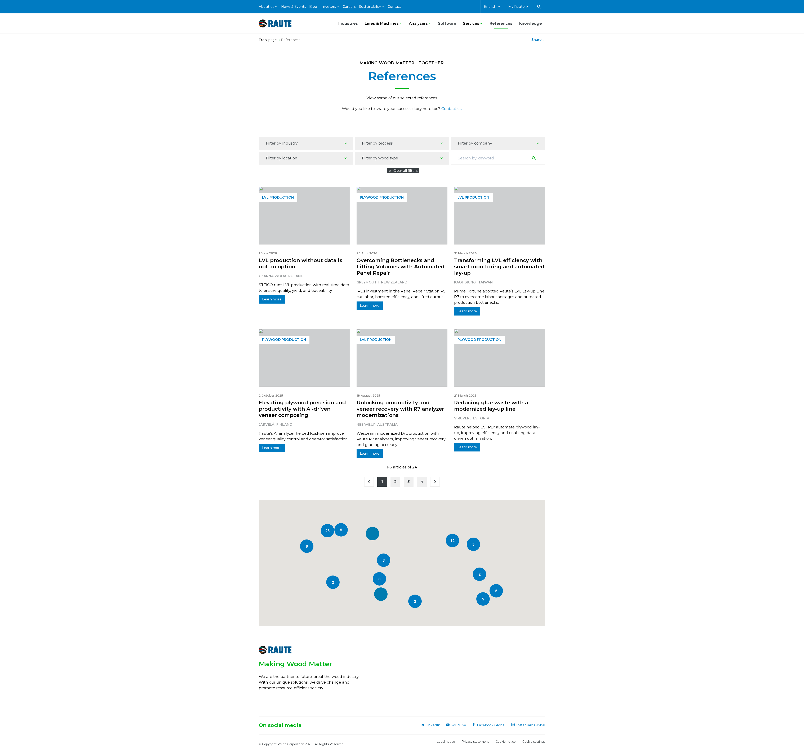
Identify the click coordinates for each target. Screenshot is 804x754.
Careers (349, 7)
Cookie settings (533, 742)
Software (447, 23)
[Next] (435, 482)
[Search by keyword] (534, 158)
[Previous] (369, 482)
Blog (313, 7)
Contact (394, 7)
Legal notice (446, 742)
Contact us (451, 108)
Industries (348, 23)
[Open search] (539, 6)
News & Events (293, 7)
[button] (381, 594)
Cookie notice (506, 742)
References (501, 23)
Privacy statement (475, 742)
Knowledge (530, 23)
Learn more (272, 299)
